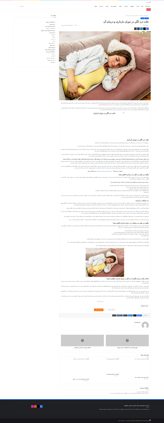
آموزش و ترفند (113, 6)
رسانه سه (53, 53)
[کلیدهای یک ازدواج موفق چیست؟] (105, 365)
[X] (144, 28)
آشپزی (107, 6)
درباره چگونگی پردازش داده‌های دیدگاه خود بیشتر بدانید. (119, 393)
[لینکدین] (141, 28)
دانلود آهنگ (53, 62)
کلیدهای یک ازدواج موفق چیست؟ (112, 374)
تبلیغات (95, 6)
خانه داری (101, 6)
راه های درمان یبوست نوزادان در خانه (142, 377)
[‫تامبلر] (138, 28)
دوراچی (53, 36)
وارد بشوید (139, 391)
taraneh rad (137, 322)
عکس (142, 6)
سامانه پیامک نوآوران (51, 60)
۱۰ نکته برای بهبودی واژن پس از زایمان (105, 171)
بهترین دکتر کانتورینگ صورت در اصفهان (48, 30)
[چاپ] (135, 28)
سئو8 (54, 41)
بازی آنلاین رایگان (52, 43)
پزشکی (120, 6)
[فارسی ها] (148, 2)
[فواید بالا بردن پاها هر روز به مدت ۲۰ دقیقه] (75, 368)
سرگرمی (126, 6)
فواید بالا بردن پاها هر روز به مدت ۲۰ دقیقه (81, 379)
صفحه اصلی (147, 6)
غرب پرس (53, 39)
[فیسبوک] (147, 28)
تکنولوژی (132, 6)
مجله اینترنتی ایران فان (51, 58)
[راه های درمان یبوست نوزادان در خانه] (135, 367)
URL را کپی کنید (99, 309)
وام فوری (53, 34)
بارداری (146, 18)
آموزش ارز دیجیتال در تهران (50, 49)
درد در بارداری (144, 305)
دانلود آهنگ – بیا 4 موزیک (50, 28)
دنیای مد (137, 6)
